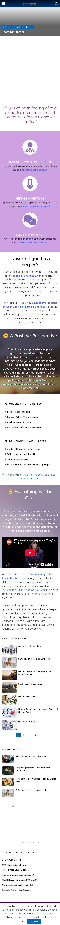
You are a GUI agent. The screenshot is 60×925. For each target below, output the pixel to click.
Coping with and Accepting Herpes (23, 449)
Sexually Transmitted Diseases (17, 890)
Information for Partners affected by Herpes (29, 464)
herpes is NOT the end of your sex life (26, 590)
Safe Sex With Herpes (17, 459)
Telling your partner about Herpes (23, 454)
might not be (13, 279)
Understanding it (18, 27)
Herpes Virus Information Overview (24, 427)
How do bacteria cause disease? (18, 875)
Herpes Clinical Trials (28, 721)
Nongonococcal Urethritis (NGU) (17, 885)
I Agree (34, 921)
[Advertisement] (30, 72)
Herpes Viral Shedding (29, 646)
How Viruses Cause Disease (15, 870)
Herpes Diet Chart (27, 696)
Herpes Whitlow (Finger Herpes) (22, 417)
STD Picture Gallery (11, 860)
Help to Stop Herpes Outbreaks (31, 756)
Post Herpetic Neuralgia (18, 412)
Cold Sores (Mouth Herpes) (20, 422)
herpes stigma (27, 353)
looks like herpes (23, 275)
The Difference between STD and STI (20, 880)
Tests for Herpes (13, 32)
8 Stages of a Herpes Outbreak (34, 658)
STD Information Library (14, 865)
